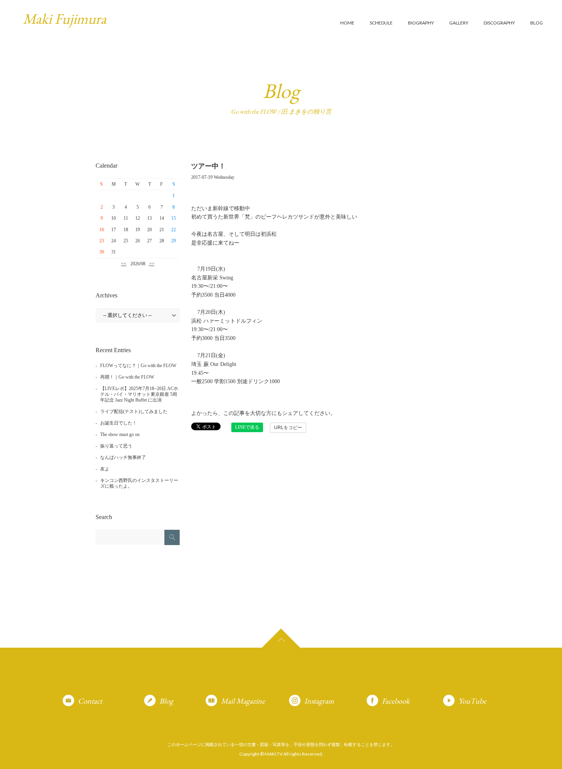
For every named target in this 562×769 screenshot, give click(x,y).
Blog (166, 701)
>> (151, 263)
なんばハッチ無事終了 (123, 457)
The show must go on (120, 434)
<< (124, 263)
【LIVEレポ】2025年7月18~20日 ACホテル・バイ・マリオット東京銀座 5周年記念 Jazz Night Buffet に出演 (139, 394)
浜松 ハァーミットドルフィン (226, 321)
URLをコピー (288, 427)
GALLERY (458, 23)
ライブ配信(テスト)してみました (133, 411)
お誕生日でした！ (118, 423)
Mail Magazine (243, 701)
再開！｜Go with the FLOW (127, 377)
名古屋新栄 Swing (212, 278)
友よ (104, 469)
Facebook (395, 701)
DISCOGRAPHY (499, 23)
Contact (90, 701)
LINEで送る (247, 427)
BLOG (536, 23)
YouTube (472, 701)
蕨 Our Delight (219, 364)
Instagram (319, 701)
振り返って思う (116, 446)
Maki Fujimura (64, 18)
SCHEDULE (381, 23)
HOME (347, 23)
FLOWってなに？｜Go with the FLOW (138, 365)
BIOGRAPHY (421, 23)
